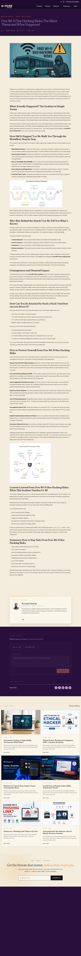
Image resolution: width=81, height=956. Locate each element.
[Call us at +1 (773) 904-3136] (61, 2)
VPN (50, 435)
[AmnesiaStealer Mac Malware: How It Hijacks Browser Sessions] (60, 813)
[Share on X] (59, 687)
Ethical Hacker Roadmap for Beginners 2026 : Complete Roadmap (58, 741)
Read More (7, 752)
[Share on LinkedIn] (63, 687)
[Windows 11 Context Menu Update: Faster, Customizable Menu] (20, 768)
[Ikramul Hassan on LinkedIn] (23, 619)
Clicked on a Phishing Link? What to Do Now (21, 831)
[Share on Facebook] (56, 687)
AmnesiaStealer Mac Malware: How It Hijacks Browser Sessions (57, 832)
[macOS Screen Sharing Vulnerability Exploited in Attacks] (60, 768)
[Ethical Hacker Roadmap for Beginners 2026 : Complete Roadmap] (60, 722)
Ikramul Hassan (29, 603)
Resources (66, 6)
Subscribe (55, 878)
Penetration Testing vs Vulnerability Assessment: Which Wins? (18, 741)
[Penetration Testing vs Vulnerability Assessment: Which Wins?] (20, 722)
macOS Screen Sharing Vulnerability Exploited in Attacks (57, 787)
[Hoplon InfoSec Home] (6, 6)
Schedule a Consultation (72, 1)
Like (18, 647)
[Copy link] (66, 687)
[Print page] (70, 687)
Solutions (56, 6)
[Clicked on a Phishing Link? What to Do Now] (20, 813)
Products (39, 6)
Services (47, 6)
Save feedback (63, 671)
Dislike (30, 647)
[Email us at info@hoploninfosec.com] (64, 2)
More (75, 6)
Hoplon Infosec (56, 527)
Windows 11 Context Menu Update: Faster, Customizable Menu (20, 787)
